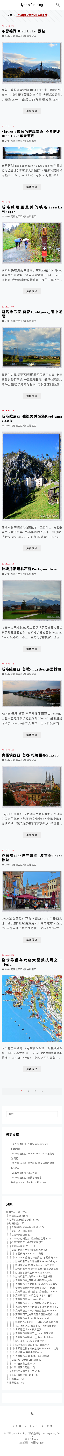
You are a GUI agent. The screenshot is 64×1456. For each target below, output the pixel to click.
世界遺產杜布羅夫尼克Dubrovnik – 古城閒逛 (39, 1348)
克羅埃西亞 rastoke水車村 (29, 1299)
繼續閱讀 (32, 111)
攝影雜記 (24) (16, 1382)
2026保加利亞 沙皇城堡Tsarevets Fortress (29, 1146)
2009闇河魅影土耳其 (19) (26, 1371)
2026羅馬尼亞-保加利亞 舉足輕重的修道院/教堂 (32, 1165)
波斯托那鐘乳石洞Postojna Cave (29, 569)
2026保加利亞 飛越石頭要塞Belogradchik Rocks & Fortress (29, 1180)
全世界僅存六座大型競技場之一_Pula (35, 1287)
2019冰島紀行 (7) (21, 1234)
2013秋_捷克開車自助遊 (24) (28, 1360)
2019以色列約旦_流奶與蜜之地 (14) (31, 1238)
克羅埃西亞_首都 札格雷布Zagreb (30, 755)
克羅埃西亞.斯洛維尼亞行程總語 (32, 1356)
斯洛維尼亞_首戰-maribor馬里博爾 (31, 669)
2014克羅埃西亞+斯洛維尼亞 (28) (30, 1250)
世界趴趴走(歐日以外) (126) (24, 1219)
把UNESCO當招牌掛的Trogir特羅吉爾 (35, 1325)
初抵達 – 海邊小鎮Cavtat (29, 1352)
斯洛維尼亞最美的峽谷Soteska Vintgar (36, 1261)
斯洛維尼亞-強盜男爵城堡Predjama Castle (38, 1269)
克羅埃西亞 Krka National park (32, 1318)
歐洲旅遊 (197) (17, 1223)
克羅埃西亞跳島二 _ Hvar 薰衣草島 (34, 1333)
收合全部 (23, 1212)
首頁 (10, 15)
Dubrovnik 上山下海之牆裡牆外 (32, 1344)
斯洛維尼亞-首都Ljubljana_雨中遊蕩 (34, 1265)
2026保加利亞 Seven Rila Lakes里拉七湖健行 (32, 1156)
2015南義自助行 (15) (23, 1246)
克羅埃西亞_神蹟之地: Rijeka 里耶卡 (35, 1295)
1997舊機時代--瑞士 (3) (25, 1375)
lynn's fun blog (32, 5)
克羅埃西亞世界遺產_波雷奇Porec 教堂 (36, 1284)
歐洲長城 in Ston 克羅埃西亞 (31, 1341)
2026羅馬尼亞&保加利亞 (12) (28, 1227)
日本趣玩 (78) (16, 1379)
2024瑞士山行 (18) (22, 1231)
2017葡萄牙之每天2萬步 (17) (28, 1242)
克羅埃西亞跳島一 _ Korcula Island (34, 1337)
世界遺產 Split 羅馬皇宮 (28, 1329)
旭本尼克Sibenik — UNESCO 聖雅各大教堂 (39, 1322)
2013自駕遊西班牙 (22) (24, 1363)
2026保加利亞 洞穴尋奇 (24, 1173)
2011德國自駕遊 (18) (23, 1367)
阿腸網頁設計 (37, 1442)
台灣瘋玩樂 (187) (18, 1216)
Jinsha (35, 1439)
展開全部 (11, 1212)
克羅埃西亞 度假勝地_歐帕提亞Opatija (36, 1291)
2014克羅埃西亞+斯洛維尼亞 (20, 36)
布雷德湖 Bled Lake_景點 (23, 31)
